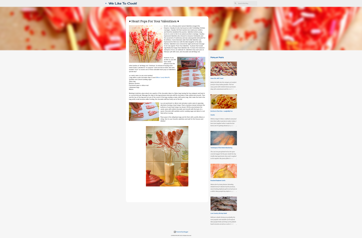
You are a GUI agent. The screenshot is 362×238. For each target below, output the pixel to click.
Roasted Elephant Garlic (218, 180)
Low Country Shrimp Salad (219, 213)
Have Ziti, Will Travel (217, 78)
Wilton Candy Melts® (162, 77)
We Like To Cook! (123, 3)
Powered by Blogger (182, 232)
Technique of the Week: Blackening (221, 147)
